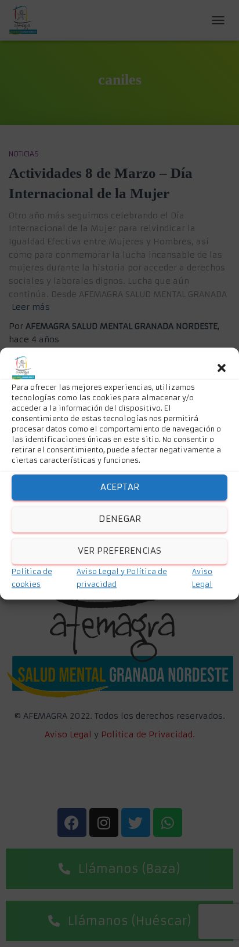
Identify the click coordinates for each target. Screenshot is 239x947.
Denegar (120, 518)
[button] (221, 368)
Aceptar (119, 486)
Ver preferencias (119, 550)
